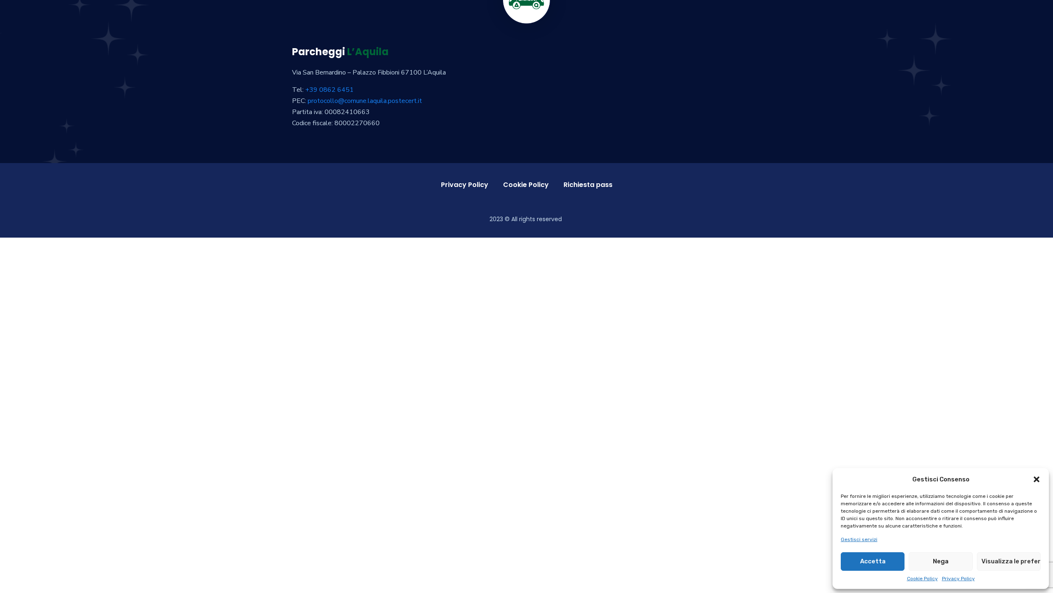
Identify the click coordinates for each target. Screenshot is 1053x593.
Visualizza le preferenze (1011, 561)
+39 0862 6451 (329, 89)
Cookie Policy (922, 578)
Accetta (873, 561)
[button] (1036, 479)
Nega (941, 561)
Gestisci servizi (859, 539)
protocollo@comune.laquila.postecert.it (365, 100)
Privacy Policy (958, 578)
